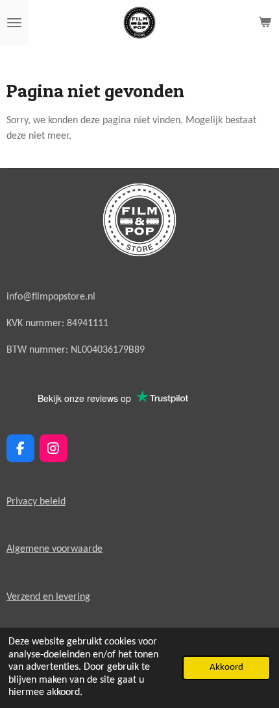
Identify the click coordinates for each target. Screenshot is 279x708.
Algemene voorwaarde (54, 549)
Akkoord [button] (226, 667)
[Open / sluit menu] (14, 22)
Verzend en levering (48, 597)
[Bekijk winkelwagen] (264, 22)
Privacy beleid (36, 502)
